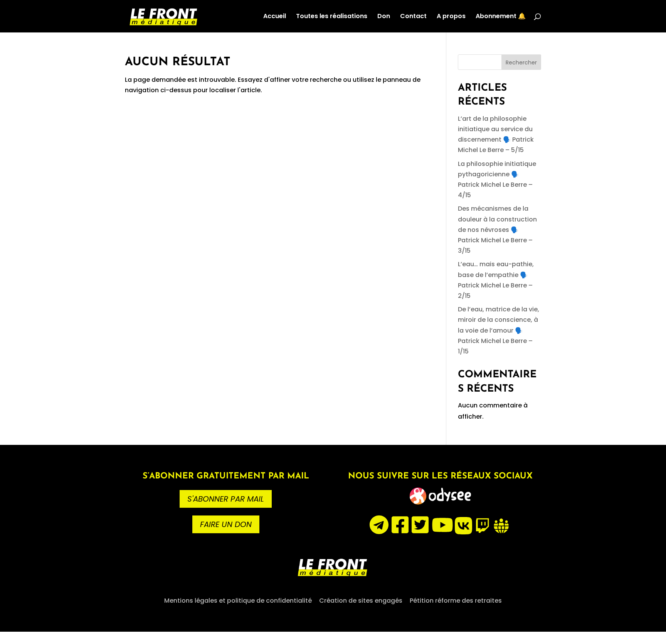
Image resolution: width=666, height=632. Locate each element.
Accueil (274, 17)
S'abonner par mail (225, 498)
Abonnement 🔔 (501, 17)
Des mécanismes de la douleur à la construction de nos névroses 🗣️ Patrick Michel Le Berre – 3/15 (497, 229)
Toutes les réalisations (331, 17)
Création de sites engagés (360, 600)
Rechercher (521, 62)
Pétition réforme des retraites (456, 600)
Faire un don (226, 524)
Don (383, 17)
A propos (451, 17)
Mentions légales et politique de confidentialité (238, 600)
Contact (413, 17)
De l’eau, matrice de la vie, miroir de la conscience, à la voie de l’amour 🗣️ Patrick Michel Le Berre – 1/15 (498, 330)
